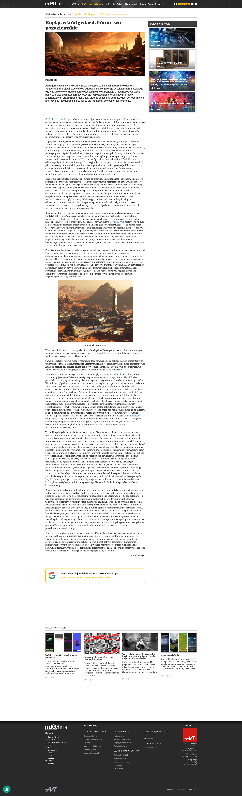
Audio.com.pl (119, 736)
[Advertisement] (95, 109)
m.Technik (110, 4)
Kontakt (51, 763)
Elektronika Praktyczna (123, 762)
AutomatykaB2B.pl (121, 758)
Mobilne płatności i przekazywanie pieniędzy (62, 656)
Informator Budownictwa (93, 746)
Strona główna (53, 737)
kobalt (118, 374)
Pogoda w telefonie (170, 655)
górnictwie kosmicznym (59, 119)
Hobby (143, 4)
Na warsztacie (131, 4)
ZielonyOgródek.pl (91, 749)
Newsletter (184, 4)
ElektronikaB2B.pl (121, 755)
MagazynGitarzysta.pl (122, 739)
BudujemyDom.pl (90, 736)
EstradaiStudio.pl (120, 746)
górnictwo (119, 221)
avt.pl (194, 762)
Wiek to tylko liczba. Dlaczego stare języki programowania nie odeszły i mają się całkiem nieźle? (139, 656)
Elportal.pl (118, 765)
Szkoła (120, 4)
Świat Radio (118, 769)
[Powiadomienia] (6, 789)
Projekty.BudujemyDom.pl (94, 739)
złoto (129, 374)
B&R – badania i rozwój (92, 4)
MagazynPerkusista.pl (122, 743)
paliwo (78, 202)
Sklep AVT (170, 789)
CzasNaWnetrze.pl (91, 753)
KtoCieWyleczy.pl (150, 747)
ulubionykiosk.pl (190, 764)
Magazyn (159, 4)
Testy (150, 4)
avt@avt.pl (192, 760)
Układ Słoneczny (132, 415)
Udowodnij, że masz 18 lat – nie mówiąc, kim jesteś (99, 658)
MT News (76, 4)
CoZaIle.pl (88, 743)
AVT (190, 789)
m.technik (51, 745)
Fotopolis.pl (148, 738)
